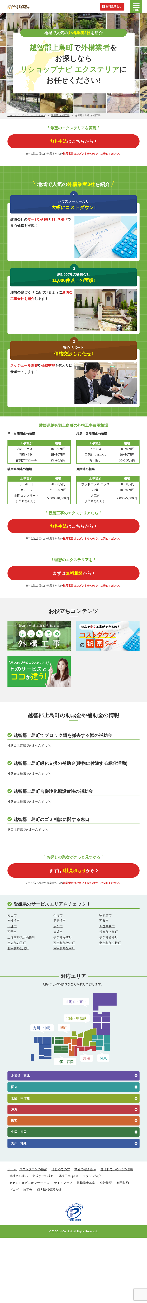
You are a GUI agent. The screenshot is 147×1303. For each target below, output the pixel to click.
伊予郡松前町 (62, 937)
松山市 (12, 915)
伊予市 (58, 926)
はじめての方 (60, 1169)
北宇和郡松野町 (110, 943)
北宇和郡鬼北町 (18, 948)
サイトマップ (63, 1182)
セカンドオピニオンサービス (29, 1182)
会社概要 (106, 1182)
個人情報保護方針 (49, 1189)
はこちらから (72, 141)
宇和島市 (105, 915)
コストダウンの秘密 (33, 1169)
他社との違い (18, 1176)
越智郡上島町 (108, 931)
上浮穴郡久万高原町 (21, 937)
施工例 (27, 1189)
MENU (136, 10)
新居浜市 (59, 920)
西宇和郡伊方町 (64, 943)
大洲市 (12, 926)
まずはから (72, 573)
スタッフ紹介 (92, 1176)
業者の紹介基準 (85, 1169)
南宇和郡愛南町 (64, 948)
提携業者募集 (86, 1182)
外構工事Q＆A (68, 1176)
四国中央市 (107, 926)
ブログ (14, 1189)
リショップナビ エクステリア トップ (26, 115)
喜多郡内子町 (16, 943)
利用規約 (123, 1182)
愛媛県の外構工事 (60, 115)
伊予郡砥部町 (108, 937)
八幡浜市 (13, 920)
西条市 (104, 920)
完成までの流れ (43, 1176)
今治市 (58, 915)
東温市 (58, 931)
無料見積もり (114, 6)
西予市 (12, 931)
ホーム (12, 1169)
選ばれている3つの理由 (116, 1169)
